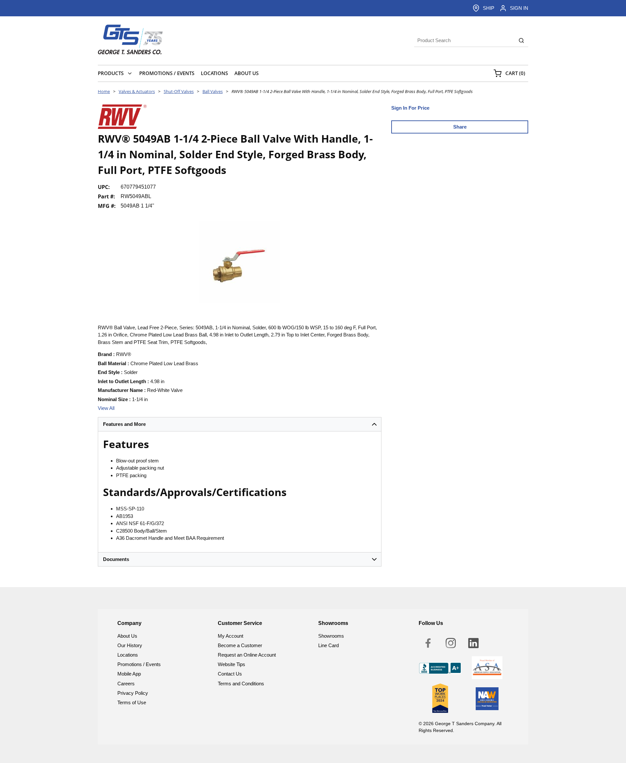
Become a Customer (240, 645)
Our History (129, 645)
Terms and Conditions (241, 683)
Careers (126, 683)
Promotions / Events (139, 664)
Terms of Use (131, 702)
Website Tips (231, 664)
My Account (230, 636)
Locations (127, 655)
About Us (127, 636)
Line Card (328, 645)
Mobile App (129, 674)
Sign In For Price (410, 108)
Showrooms (331, 636)
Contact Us (230, 674)
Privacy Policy (132, 693)
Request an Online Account (247, 655)
